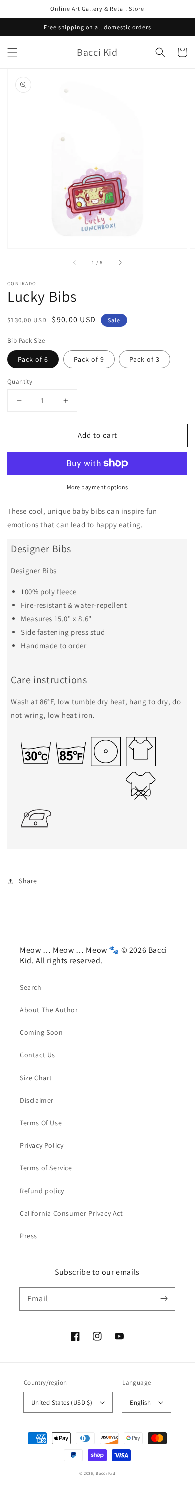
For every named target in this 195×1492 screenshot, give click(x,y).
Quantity (20, 381)
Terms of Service (46, 1167)
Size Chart (36, 1077)
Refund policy (42, 1190)
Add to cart (98, 435)
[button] (13, 52)
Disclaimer (37, 1100)
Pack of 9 (89, 359)
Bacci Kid (106, 1473)
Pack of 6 (33, 359)
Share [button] (28, 880)
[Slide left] (75, 262)
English (140, 1402)
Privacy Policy (42, 1145)
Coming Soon (42, 1032)
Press (29, 1235)
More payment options (97, 487)
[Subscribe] (164, 1299)
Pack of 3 (145, 359)
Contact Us (38, 1054)
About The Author (49, 1009)
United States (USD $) (62, 1402)
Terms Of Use (41, 1122)
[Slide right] (120, 262)
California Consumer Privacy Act (72, 1213)
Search (31, 987)
